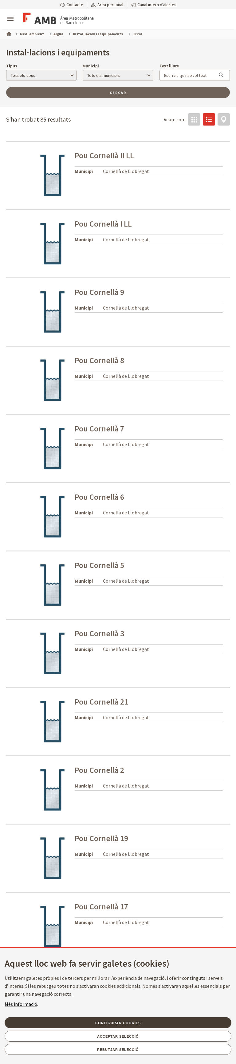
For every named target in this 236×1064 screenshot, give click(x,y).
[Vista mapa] (224, 119)
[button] (71, 4)
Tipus (11, 66)
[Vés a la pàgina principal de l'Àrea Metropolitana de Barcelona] (57, 19)
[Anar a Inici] (8, 33)
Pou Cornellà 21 (101, 702)
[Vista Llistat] (209, 119)
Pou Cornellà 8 (99, 360)
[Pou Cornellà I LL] (52, 243)
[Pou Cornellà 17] (52, 926)
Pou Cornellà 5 (99, 565)
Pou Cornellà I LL (103, 224)
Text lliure (169, 66)
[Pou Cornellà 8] (52, 379)
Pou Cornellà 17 (101, 906)
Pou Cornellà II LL (104, 155)
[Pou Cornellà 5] (52, 584)
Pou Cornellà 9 (99, 292)
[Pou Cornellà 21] (52, 721)
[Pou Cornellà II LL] (52, 175)
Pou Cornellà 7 (99, 428)
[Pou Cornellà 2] (52, 789)
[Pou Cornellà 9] (52, 311)
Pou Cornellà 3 (99, 633)
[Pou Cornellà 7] (52, 448)
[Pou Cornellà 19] (52, 857)
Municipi (91, 66)
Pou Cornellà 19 (101, 838)
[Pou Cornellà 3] (52, 653)
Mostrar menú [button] (10, 14)
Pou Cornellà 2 (99, 770)
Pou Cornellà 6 (99, 497)
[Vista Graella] (194, 119)
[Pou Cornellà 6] (52, 516)
